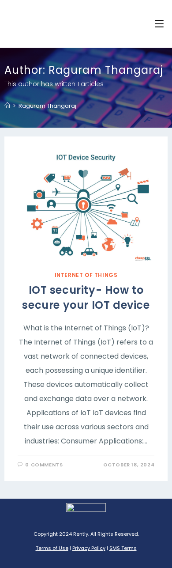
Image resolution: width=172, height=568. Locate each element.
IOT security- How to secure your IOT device (86, 297)
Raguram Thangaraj (47, 106)
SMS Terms (123, 548)
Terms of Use (52, 548)
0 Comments (44, 464)
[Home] (7, 106)
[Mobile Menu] (159, 23)
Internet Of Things (86, 275)
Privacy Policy (88, 548)
